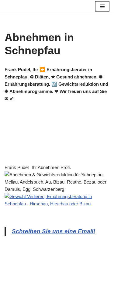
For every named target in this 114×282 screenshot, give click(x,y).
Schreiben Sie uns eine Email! (53, 231)
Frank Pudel (17, 167)
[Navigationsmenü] (102, 6)
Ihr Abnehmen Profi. (51, 167)
